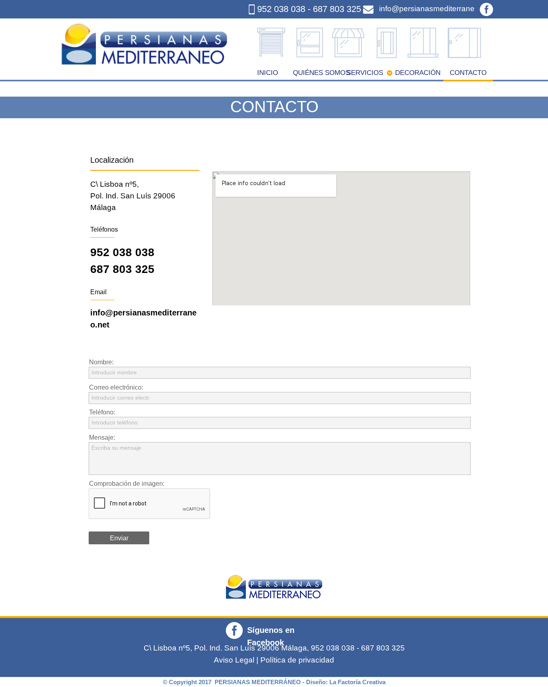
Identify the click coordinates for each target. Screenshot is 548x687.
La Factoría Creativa (357, 682)
